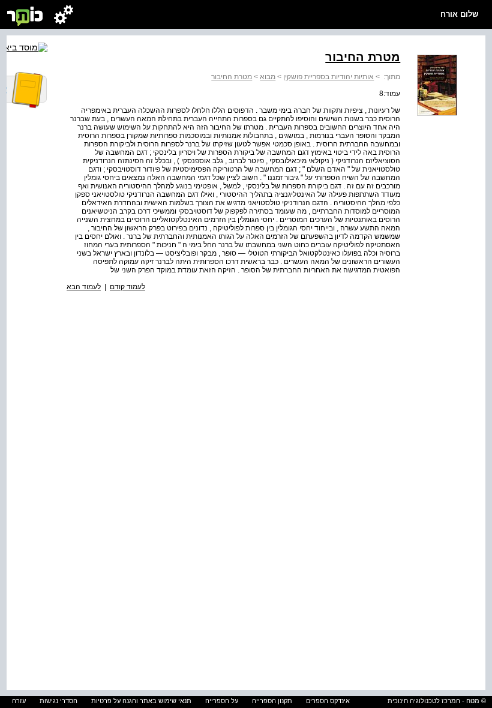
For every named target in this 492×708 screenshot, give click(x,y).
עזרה (19, 700)
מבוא (267, 77)
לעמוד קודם (127, 287)
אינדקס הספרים (328, 700)
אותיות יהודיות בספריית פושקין (328, 77)
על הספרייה (221, 700)
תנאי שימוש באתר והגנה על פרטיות (141, 700)
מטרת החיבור (231, 77)
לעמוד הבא (84, 287)
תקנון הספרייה (272, 700)
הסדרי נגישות (58, 700)
